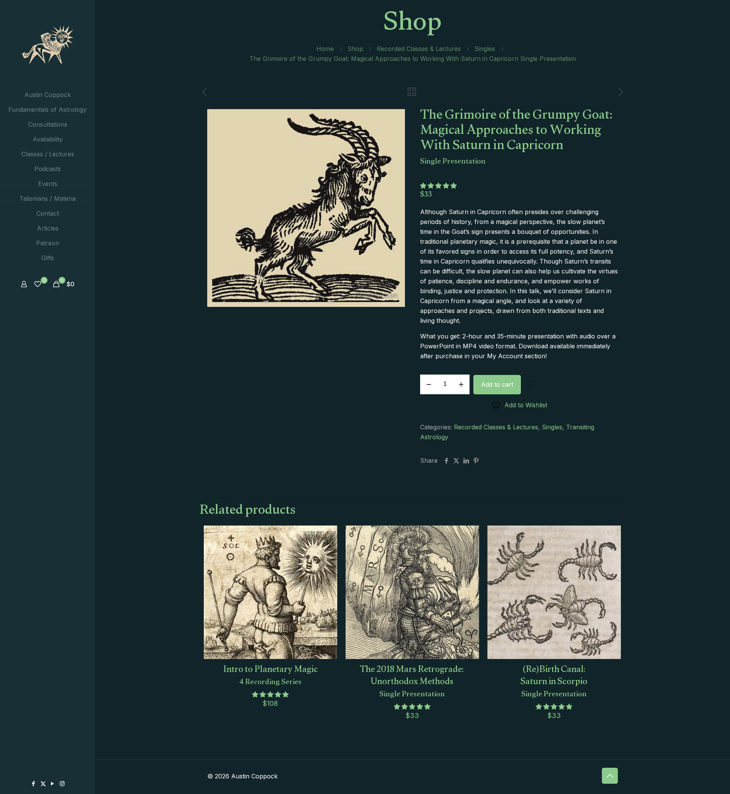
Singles (484, 48)
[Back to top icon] (610, 776)
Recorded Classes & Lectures (419, 48)
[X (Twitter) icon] (43, 783)
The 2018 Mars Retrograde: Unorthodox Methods (412, 679)
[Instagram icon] (62, 783)
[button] (439, 185)
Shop (355, 48)
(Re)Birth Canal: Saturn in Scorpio (554, 679)
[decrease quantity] (428, 384)
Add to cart (497, 384)
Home (325, 48)
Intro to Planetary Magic (270, 673)
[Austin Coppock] (47, 44)
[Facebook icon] (33, 783)
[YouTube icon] (53, 783)
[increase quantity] (461, 384)
